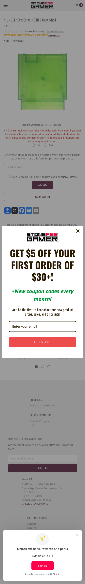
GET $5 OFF (42, 342)
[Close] (78, 231)
